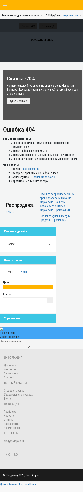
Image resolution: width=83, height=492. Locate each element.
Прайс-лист (11, 411)
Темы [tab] (9, 272)
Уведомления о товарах (18, 394)
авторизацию (31, 168)
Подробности (70, 15)
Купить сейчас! (19, 101)
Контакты (10, 369)
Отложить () (28, 26)
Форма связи (12, 427)
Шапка (7, 294)
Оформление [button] (13, 260)
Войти (7, 398)
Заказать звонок (41, 39)
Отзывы (8, 419)
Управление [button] (12, 318)
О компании (11, 373)
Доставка (10, 365)
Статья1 (9, 377)
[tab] (28, 260)
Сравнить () (48, 26)
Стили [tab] (23, 272)
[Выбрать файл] (50, 300)
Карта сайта (11, 423)
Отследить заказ (14, 390)
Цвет (6, 282)
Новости (9, 415)
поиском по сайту (44, 177)
